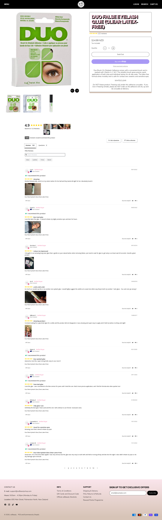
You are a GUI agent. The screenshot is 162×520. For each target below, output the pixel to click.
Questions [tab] (42, 145)
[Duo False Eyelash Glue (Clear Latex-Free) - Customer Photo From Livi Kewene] (47, 126)
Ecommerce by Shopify (31, 515)
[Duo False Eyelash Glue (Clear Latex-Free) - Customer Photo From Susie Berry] (53, 126)
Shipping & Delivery (90, 491)
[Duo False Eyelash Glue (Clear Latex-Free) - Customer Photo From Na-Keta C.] (47, 132)
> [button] (97, 468)
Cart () (154, 4)
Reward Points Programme (93, 500)
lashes (35, 160)
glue (27, 160)
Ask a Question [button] (114, 140)
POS (19, 515)
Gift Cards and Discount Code (68, 494)
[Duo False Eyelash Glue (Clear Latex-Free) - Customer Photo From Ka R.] (60, 126)
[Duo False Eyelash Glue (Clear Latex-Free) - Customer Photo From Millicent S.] (67, 126)
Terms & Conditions (64, 491)
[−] (104, 48)
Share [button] (28, 200)
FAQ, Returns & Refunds (92, 494)
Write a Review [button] (130, 140)
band (49, 160)
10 (93, 468)
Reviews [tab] (28, 145)
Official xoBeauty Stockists (67, 497)
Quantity (94, 48)
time (42, 160)
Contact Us (87, 497)
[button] (144, 4)
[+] (113, 48)
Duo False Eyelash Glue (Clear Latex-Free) (36, 197)
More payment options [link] (120, 66)
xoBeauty (13, 515)
